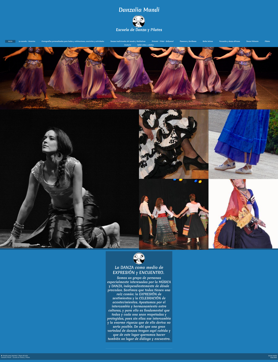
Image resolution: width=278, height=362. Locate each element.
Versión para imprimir (10, 356)
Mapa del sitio (23, 356)
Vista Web (273, 357)
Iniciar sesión (272, 356)
